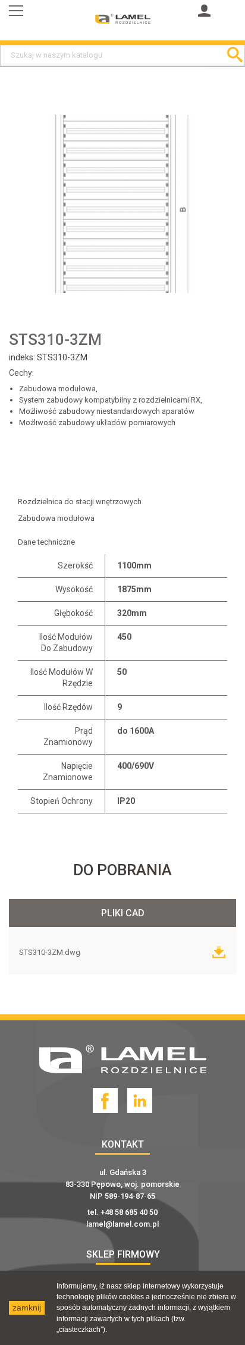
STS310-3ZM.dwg (50, 952)
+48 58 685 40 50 (129, 1212)
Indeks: (23, 357)
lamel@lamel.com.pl (122, 1224)
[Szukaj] (234, 56)
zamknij (26, 1307)
